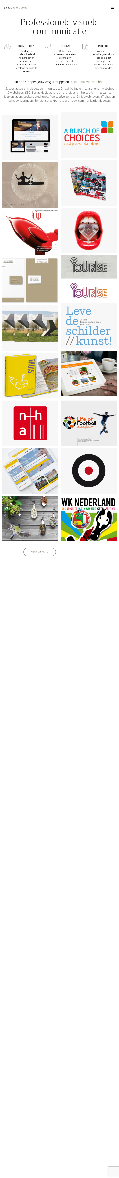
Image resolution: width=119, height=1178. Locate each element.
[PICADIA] (16, 7)
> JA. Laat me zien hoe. (87, 82)
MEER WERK (38, 552)
